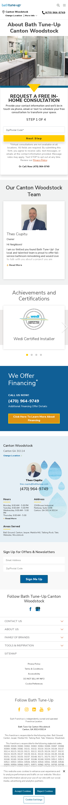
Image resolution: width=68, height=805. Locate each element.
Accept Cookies (23, 791)
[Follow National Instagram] (26, 709)
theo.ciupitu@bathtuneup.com (34, 484)
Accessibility (34, 673)
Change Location (13, 15)
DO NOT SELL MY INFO (34, 678)
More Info (30, 15)
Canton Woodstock (17, 11)
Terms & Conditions (34, 669)
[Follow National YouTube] (41, 709)
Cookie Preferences (34, 683)
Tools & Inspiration (19, 645)
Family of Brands (17, 637)
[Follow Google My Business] (37, 609)
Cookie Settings (34, 799)
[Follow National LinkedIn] (34, 709)
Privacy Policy (40, 160)
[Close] (64, 771)
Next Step (34, 138)
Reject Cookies (45, 791)
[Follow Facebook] (30, 609)
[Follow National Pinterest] (49, 709)
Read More (15, 265)
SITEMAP (11, 653)
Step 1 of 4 (36, 119)
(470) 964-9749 (34, 489)
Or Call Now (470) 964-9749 (34, 166)
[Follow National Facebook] (19, 709)
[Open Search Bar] (58, 5)
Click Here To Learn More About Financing (34, 418)
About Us (12, 629)
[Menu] (64, 5)
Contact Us (13, 621)
